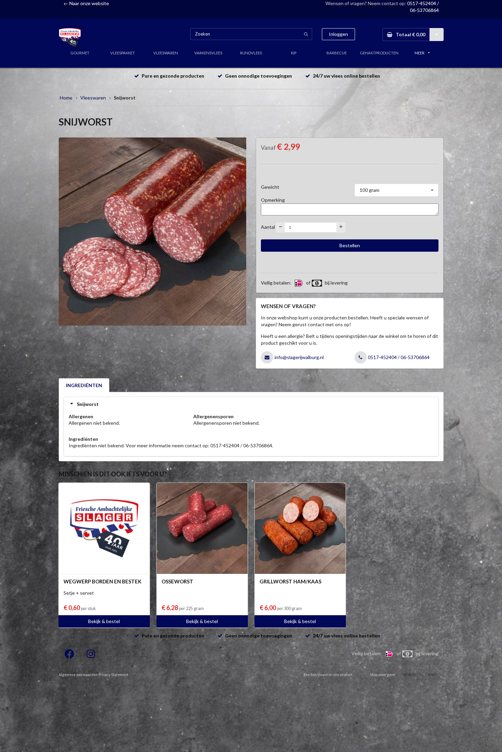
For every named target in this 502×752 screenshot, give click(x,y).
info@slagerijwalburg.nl (299, 357)
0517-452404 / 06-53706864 (399, 357)
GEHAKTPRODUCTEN (379, 53)
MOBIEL (410, 674)
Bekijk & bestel (104, 621)
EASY (433, 674)
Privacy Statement (113, 675)
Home (66, 98)
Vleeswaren (93, 98)
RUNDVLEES (251, 53)
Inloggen (338, 34)
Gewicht (270, 187)
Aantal (268, 226)
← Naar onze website (86, 3)
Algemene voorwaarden (78, 675)
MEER (419, 53)
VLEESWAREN (165, 53)
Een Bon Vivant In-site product (328, 675)
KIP (293, 53)
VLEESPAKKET (122, 53)
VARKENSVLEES (208, 53)
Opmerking (273, 200)
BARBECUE (336, 53)
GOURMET (79, 53)
